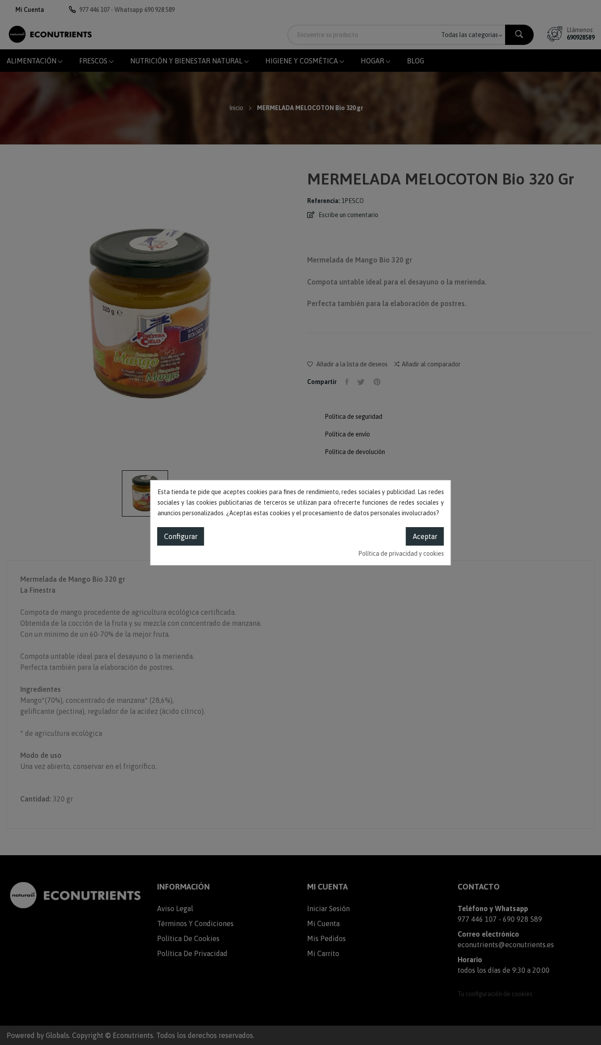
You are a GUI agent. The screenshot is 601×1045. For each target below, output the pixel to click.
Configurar (181, 536)
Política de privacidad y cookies (401, 553)
